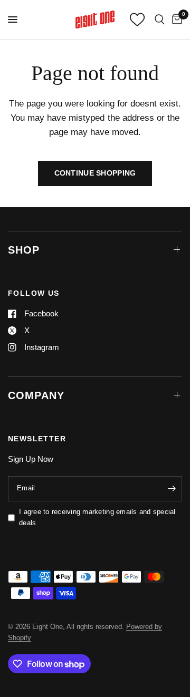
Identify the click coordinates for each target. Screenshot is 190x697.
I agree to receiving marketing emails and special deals (97, 517)
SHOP (24, 250)
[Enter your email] (171, 488)
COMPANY (36, 395)
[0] (175, 19)
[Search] (159, 19)
